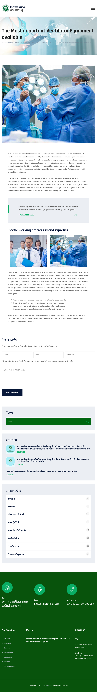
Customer (8, 643)
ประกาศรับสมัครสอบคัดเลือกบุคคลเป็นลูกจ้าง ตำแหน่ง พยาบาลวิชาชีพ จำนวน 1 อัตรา (42, 472)
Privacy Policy (9, 666)
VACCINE (11, 506)
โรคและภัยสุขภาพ (16, 554)
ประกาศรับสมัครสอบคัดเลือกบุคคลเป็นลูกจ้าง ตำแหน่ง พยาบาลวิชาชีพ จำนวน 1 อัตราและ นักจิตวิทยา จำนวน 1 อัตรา (53, 460)
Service (7, 648)
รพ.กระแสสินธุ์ (47, 685)
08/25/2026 (21, 465)
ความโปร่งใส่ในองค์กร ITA (19, 530)
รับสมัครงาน (13, 546)
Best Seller (8, 657)
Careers (7, 661)
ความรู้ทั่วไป (13, 522)
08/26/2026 (21, 452)
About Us (7, 639)
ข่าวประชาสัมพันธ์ (16, 514)
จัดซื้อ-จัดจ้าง (13, 538)
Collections (8, 652)
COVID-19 (11, 499)
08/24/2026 (10, 475)
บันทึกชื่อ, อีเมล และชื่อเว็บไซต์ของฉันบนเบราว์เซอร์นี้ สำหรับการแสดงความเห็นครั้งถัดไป (38, 361)
